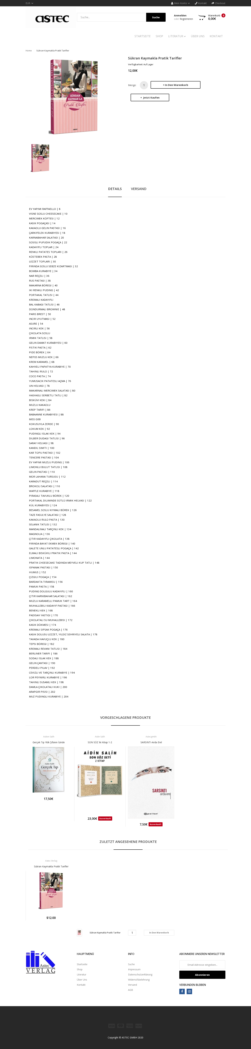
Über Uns (82, 979)
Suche (131, 964)
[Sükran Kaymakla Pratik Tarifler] (40, 158)
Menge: (132, 85)
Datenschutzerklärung (140, 974)
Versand (132, 984)
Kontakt (81, 984)
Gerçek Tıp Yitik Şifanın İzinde (49, 742)
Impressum (134, 969)
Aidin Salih (100, 736)
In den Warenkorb (176, 85)
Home (29, 50)
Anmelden (180, 15)
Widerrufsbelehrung (139, 979)
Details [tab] (115, 188)
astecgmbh (151, 736)
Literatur (81, 974)
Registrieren (186, 18)
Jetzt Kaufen (150, 97)
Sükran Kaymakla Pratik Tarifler (51, 866)
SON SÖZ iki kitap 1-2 (100, 742)
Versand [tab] (139, 188)
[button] (29, 774)
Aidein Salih (48, 736)
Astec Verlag (51, 860)
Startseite (82, 964)
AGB (130, 989)
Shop (79, 969)
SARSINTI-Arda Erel (151, 742)
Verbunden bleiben (192, 985)
